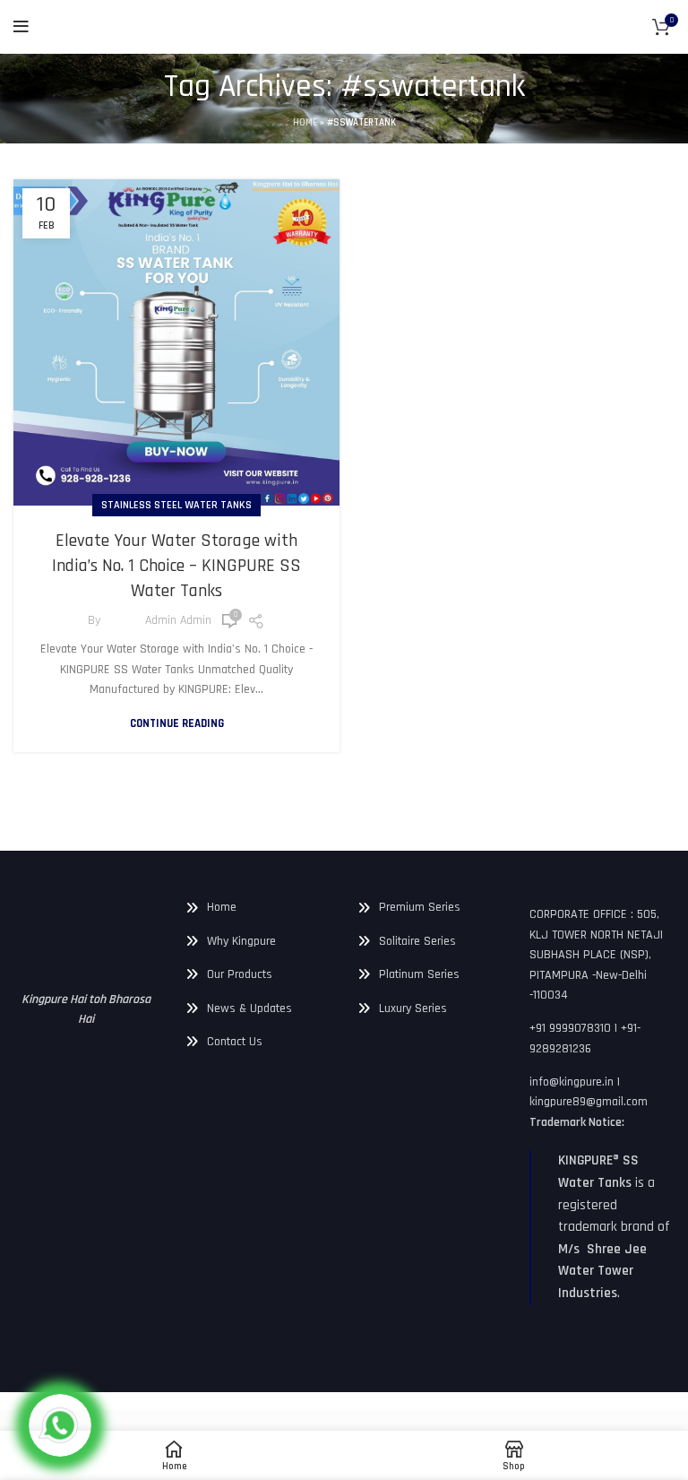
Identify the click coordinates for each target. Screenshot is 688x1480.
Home (305, 123)
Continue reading (177, 724)
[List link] (258, 907)
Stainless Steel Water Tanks (176, 505)
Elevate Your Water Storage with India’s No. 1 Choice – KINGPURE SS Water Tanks (176, 565)
